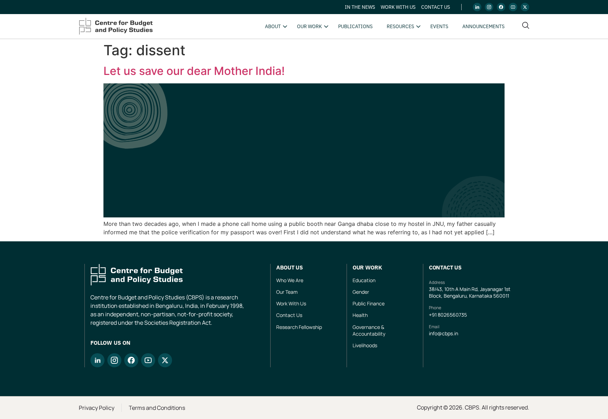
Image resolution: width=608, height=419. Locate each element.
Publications (355, 26)
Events (439, 26)
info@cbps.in (443, 333)
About (273, 26)
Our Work (309, 26)
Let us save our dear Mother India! (194, 71)
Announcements (483, 26)
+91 (433, 314)
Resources (400, 26)
